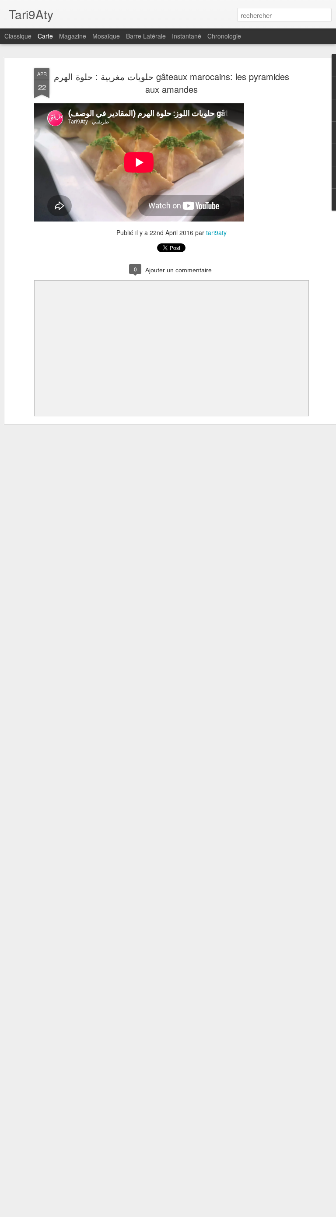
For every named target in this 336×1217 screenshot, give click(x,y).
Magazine (72, 36)
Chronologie (224, 36)
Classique (18, 36)
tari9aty (216, 232)
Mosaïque (106, 36)
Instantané (186, 36)
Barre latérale (146, 36)
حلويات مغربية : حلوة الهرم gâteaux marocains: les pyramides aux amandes (171, 82)
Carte (45, 36)
